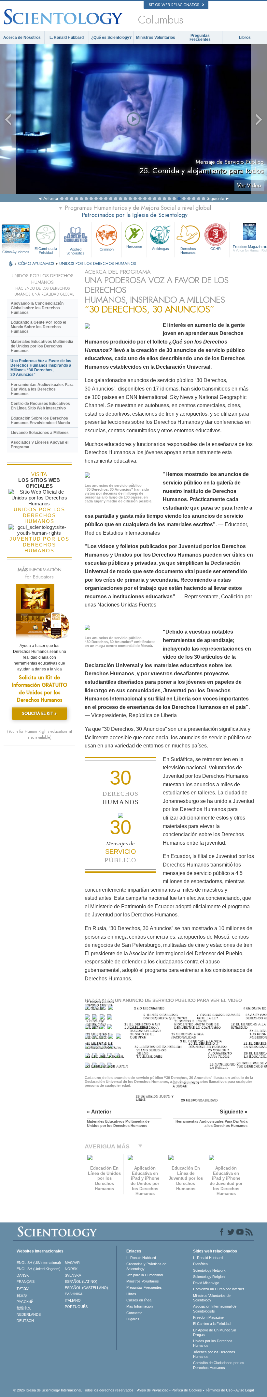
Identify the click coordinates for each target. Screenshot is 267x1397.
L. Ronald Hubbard (66, 37)
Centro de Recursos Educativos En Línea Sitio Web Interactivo (40, 405)
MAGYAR (72, 1263)
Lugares (132, 1319)
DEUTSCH (25, 1321)
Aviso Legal (244, 1390)
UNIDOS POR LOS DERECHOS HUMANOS (97, 263)
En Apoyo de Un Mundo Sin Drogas (214, 1332)
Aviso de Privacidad (152, 1390)
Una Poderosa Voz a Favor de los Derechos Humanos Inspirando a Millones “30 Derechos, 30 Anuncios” (40, 368)
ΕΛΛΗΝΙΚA (73, 1294)
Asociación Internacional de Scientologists (214, 1308)
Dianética (200, 1264)
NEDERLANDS (29, 1314)
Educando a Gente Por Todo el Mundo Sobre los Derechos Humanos (38, 327)
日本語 (22, 1295)
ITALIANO (73, 1300)
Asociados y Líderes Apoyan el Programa (39, 444)
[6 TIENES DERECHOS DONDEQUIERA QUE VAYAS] (95, 1018)
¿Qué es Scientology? (111, 37)
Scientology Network (209, 1270)
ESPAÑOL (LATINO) (81, 1281)
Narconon (134, 246)
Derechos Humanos (188, 250)
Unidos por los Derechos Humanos (212, 1343)
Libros (245, 37)
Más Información (139, 1306)
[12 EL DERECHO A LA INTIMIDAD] (110, 1028)
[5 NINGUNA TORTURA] (88, 1018)
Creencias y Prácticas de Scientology (146, 1266)
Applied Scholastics (75, 250)
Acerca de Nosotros (22, 37)
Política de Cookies (187, 1390)
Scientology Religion (209, 1277)
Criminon (107, 249)
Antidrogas (160, 249)
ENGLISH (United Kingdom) (39, 1269)
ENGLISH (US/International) (39, 1263)
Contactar (134, 1313)
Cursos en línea (138, 1300)
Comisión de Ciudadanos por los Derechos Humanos (218, 1365)
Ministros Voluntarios (155, 37)
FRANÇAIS (26, 1281)
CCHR (215, 249)
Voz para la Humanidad (144, 1275)
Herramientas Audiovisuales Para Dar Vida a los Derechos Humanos (42, 389)
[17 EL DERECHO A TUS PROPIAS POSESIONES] (119, 1037)
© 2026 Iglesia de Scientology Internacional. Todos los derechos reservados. (73, 1390)
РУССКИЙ (25, 1302)
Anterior (51, 198)
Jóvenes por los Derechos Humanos (214, 1354)
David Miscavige (206, 1283)
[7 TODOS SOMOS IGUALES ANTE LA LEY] (103, 1018)
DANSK (23, 1275)
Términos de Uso (218, 1390)
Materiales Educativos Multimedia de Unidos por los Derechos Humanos (42, 346)
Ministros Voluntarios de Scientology (212, 1298)
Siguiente (215, 198)
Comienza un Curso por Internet (218, 1289)
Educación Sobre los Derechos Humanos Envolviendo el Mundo (40, 420)
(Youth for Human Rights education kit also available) (39, 734)
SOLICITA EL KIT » (39, 713)
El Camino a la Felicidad (46, 250)
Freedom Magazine (208, 1317)
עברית (23, 1288)
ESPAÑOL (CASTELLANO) (86, 1288)
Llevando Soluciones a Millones (40, 432)
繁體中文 (24, 1308)
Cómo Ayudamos (15, 252)
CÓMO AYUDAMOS (37, 263)
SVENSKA (73, 1275)
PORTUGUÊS (76, 1307)
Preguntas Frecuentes (200, 37)
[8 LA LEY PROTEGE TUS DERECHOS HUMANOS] (110, 1018)
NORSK (71, 1269)
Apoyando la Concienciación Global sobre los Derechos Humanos (37, 308)
